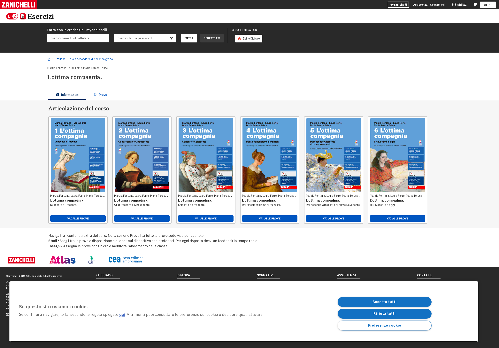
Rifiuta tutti (384, 313)
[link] (248, 38)
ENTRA (488, 4)
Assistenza (420, 4)
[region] (243, 311)
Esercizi (40, 16)
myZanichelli (398, 4)
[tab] (67, 94)
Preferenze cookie (384, 325)
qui (122, 314)
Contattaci (437, 4)
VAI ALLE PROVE (78, 218)
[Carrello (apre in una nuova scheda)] (475, 4)
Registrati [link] (212, 38)
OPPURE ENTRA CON (244, 30)
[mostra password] (171, 38)
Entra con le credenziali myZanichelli (77, 30)
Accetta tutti (384, 302)
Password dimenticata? (162, 30)
